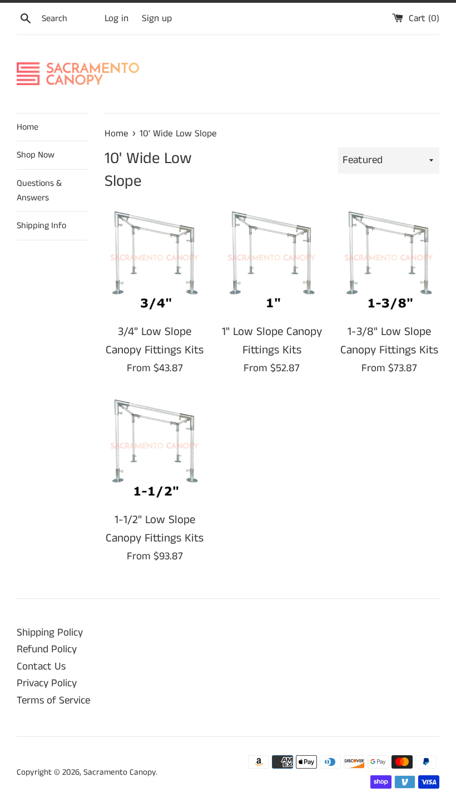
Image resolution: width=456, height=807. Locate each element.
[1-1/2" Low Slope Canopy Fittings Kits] (155, 449)
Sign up (157, 18)
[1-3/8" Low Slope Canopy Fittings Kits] (389, 261)
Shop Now (35, 155)
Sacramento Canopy (119, 772)
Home (27, 127)
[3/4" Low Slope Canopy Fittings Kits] (155, 261)
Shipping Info (41, 225)
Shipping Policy (50, 632)
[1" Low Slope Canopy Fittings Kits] (272, 261)
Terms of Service (53, 700)
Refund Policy (47, 649)
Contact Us (41, 666)
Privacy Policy (47, 683)
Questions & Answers (39, 190)
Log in (116, 18)
